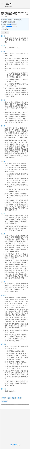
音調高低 (3, 27)
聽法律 (8, 4)
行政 (9, 398)
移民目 (14, 398)
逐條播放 (10, 19)
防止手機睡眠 (11, 22)
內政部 (4, 398)
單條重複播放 (17, 19)
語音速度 (3, 24)
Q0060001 (4, 401)
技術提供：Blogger (15, 445)
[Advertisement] (15, 425)
